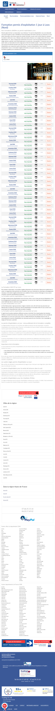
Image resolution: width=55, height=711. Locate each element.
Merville (20, 573)
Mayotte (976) (21, 634)
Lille (20, 558)
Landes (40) (21, 614)
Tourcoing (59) (6, 418)
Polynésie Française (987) (41, 597)
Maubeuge (21, 571)
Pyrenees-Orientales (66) (41, 601)
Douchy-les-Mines (4, 564)
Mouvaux (21, 576)
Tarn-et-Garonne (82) (41, 616)
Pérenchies (39, 533)
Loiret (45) (21, 620)
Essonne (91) (3, 625)
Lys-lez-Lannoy (22, 565)
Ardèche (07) (3, 592)
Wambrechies (39, 568)
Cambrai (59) (5, 460)
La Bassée (21, 543)
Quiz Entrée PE (44, 705)
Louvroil (20, 564)
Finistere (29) (3, 629)
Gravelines (21, 531)
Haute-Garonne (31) (23, 591)
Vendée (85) (39, 625)
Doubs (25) (3, 622)
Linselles (20, 559)
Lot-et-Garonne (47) (23, 623)
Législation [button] (19, 12)
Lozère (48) (21, 625)
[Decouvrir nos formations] (27, 394)
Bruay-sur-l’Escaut (4, 546)
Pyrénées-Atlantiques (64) (41, 600)
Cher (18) (3, 610)
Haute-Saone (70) (22, 595)
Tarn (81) (38, 614)
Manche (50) (21, 628)
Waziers (38, 576)
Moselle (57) (39, 589)
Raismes (38, 537)
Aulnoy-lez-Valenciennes (6, 536)
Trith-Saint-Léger (40, 561)
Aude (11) (3, 598)
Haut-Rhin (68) (22, 588)
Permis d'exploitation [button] (22, 9)
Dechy (2, 559)
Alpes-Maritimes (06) (5, 591)
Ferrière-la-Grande (4, 574)
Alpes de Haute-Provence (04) (7, 589)
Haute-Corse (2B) (22, 589)
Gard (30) (3, 631)
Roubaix (38, 543)
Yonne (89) (39, 631)
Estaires (2, 568)
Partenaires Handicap (32, 705)
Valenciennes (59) (6, 433)
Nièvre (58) (39, 591)
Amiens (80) (5, 409)
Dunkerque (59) (6, 415)
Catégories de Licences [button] (35, 9)
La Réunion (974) (22, 613)
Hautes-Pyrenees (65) (23, 601)
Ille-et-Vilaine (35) (22, 606)
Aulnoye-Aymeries (4, 537)
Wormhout (39, 577)
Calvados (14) (4, 604)
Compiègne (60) (6, 448)
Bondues (3, 543)
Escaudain (3, 567)
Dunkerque (3, 565)
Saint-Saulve (39, 549)
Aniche (2, 528)
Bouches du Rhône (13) (5, 603)
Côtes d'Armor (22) (4, 616)
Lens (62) (5, 454)
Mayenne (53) (21, 632)
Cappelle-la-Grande (5, 549)
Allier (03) (3, 588)
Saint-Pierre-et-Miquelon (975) (42, 604)
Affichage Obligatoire (6, 655)
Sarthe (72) (39, 607)
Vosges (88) (39, 628)
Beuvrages (3, 542)
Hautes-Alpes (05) (22, 600)
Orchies (38, 528)
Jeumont (20, 542)
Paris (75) (38, 595)
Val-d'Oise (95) (39, 619)
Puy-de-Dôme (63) (40, 598)
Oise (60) (5, 493)
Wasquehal (39, 570)
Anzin (2, 531)
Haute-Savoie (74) (22, 597)
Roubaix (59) (5, 412)
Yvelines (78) (39, 632)
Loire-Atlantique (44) (23, 619)
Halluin (20, 533)
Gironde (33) (3, 634)
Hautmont (21, 536)
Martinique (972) (22, 631)
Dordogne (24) (4, 620)
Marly (20, 568)
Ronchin (38, 539)
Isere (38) (21, 610)
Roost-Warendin (40, 542)
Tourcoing (39, 559)
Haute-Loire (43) (22, 592)
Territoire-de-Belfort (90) (41, 617)
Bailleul (2, 539)
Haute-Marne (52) (22, 594)
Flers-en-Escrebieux (5, 576)
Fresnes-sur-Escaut (4, 580)
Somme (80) (5, 500)
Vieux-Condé (39, 564)
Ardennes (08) (4, 594)
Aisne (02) (5, 490)
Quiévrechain (39, 536)
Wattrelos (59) (6, 445)
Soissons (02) (6, 469)
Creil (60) (5, 457)
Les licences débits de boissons (8, 654)
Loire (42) (21, 617)
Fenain (2, 573)
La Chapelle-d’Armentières (24, 545)
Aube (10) (3, 597)
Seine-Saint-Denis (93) (41, 613)
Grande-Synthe (22, 530)
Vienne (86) (39, 626)
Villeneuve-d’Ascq (40, 565)
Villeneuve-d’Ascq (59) (7, 424)
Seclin (38, 552)
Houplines (21, 540)
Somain (38, 555)
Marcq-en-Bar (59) (7, 451)
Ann (2, 530)
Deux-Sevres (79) (4, 619)
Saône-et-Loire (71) (40, 606)
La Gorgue (21, 546)
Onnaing (20, 580)
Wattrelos (38, 573)
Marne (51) (21, 629)
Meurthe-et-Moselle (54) (23, 635)
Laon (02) (5, 477)
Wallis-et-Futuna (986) (41, 629)
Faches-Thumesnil (4, 570)
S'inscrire (49, 84)
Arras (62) (5, 442)
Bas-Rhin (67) (4, 601)
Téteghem (39, 558)
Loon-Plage (21, 562)
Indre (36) (21, 607)
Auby (2, 534)
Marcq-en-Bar (21, 567)
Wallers (38, 567)
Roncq (38, 540)
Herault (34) (21, 604)
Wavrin (38, 574)
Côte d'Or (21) (4, 614)
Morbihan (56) (39, 588)
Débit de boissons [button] (9, 12)
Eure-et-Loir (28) (4, 628)
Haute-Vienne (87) (22, 598)
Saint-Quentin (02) (7, 427)
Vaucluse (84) (39, 623)
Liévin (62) (5, 463)
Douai (2, 562)
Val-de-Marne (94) (40, 620)
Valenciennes (39, 562)
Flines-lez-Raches (4, 577)
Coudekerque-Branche (5, 555)
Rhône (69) (39, 603)
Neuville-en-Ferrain (22, 577)
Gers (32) (3, 632)
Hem (20, 539)
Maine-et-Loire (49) (22, 626)
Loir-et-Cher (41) (22, 616)
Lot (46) (20, 622)
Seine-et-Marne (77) (40, 610)
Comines (3, 552)
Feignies (2, 571)
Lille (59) (5, 406)
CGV (17, 705)
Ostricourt (39, 530)
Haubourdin (21, 534)
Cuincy (2, 558)
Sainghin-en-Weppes (41, 545)
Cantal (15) (3, 606)
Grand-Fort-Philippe (23, 528)
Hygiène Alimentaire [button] (9, 9)
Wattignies (39, 571)
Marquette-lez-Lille (22, 570)
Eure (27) (3, 626)
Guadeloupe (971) (4, 635)
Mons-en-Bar (21, 574)
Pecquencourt (39, 531)
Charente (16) (4, 607)
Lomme (20, 561)
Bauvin (2, 540)
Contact (22, 705)
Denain (2, 561)
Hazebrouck (21, 537)
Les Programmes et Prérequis (8, 657)
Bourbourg (3, 545)
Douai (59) (5, 439)
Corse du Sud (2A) (4, 613)
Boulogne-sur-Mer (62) (8, 436)
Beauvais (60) (6, 430)
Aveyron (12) (3, 600)
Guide (15, 709)
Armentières (3, 533)
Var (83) (38, 622)
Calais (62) (5, 421)
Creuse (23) (3, 617)
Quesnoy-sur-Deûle (40, 534)
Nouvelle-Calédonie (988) (41, 592)
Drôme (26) (3, 623)
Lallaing (20, 549)
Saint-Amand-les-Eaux (41, 546)
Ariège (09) (3, 595)
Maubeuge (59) (6, 466)
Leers (20, 555)
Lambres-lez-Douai (22, 552)
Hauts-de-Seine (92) (23, 603)
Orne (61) (38, 594)
